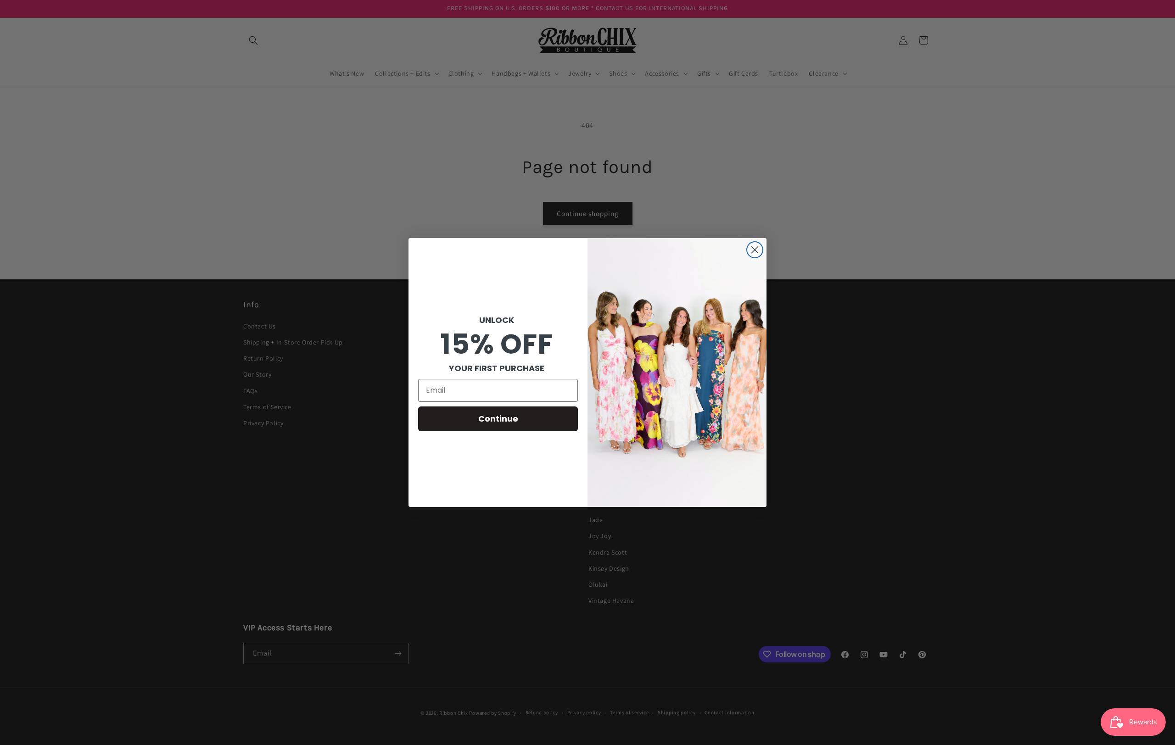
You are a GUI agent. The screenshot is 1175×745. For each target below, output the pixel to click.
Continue (498, 418)
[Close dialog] (755, 250)
